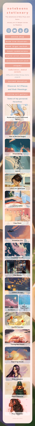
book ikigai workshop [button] (18, 46)
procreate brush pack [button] (17, 60)
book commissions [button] (17, 51)
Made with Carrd (17, 418)
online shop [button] (17, 37)
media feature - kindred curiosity (17, 71)
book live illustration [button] (18, 41)
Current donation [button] (17, 81)
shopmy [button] (18, 65)
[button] (8, 30)
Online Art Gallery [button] (18, 94)
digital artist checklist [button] (17, 56)
